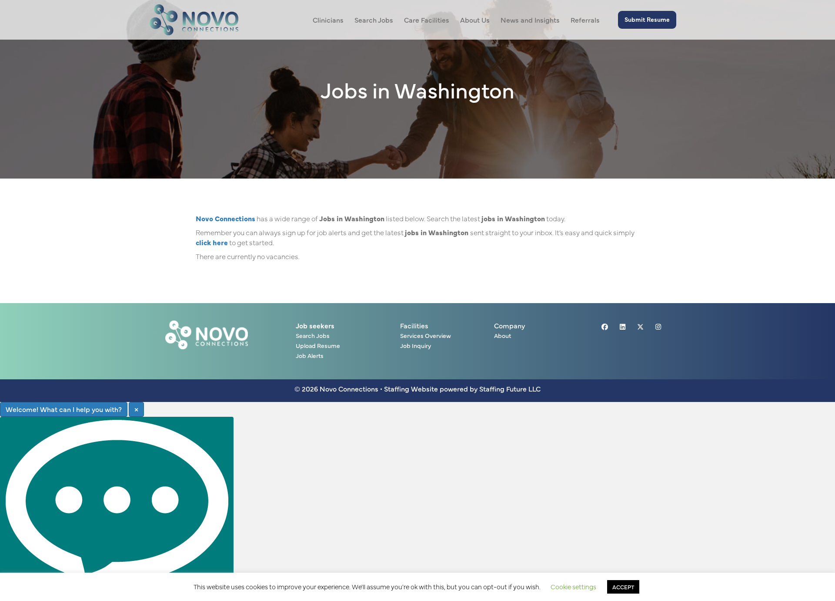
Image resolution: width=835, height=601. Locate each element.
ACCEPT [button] (623, 587)
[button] (647, 20)
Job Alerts (310, 356)
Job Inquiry (415, 346)
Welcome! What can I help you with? (64, 409)
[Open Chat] (117, 509)
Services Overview (425, 336)
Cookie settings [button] (573, 586)
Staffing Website (411, 388)
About (502, 336)
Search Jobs (313, 336)
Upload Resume (318, 346)
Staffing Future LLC (510, 388)
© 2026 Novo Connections (336, 388)
